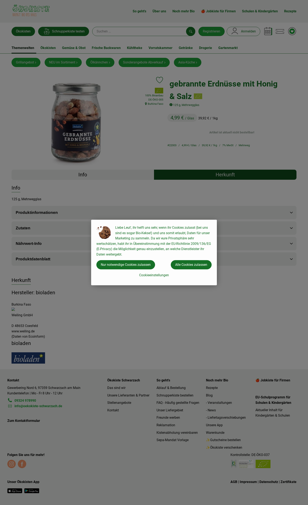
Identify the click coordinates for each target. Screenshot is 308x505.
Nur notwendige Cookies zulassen (126, 265)
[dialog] (154, 252)
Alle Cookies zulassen (191, 265)
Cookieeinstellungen (154, 275)
